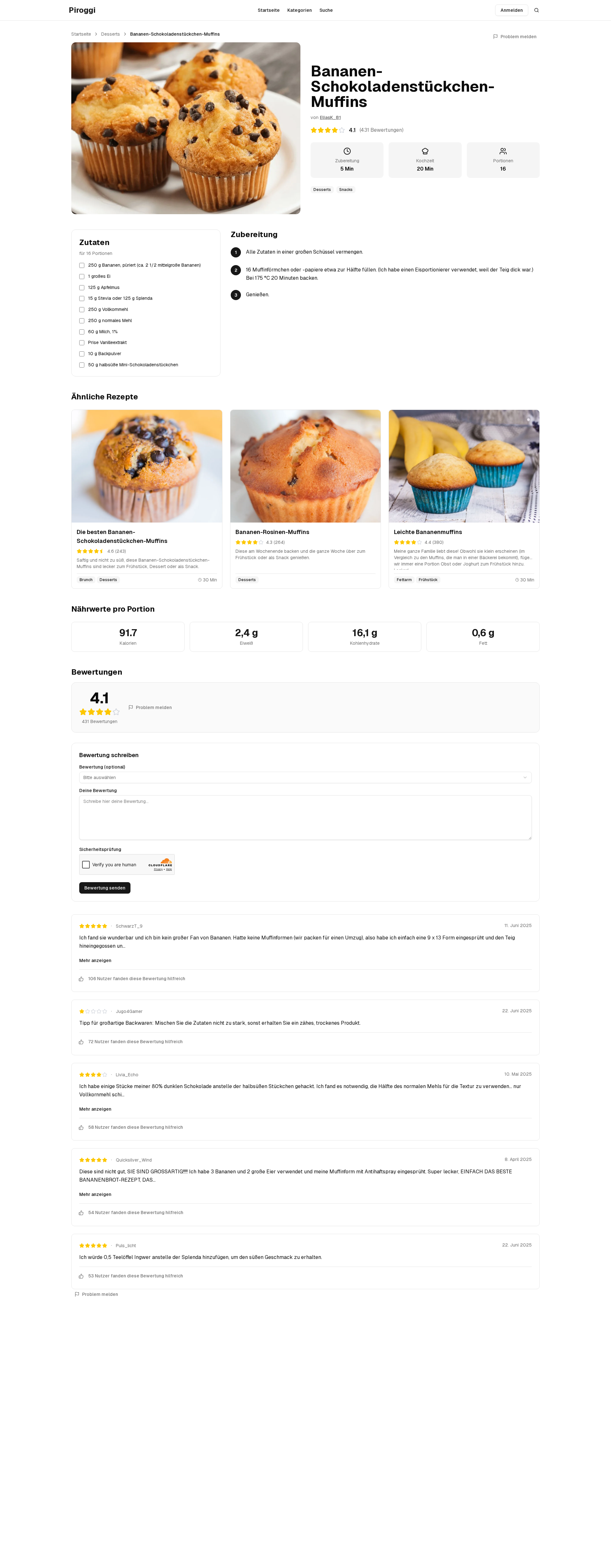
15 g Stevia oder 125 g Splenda (120, 298)
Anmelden (512, 10)
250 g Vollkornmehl (108, 309)
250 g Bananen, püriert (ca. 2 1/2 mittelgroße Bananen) (144, 265)
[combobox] (305, 777)
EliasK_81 (330, 117)
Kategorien (299, 10)
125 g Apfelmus (104, 287)
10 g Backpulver (104, 353)
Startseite (269, 10)
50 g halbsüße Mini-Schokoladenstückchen (133, 365)
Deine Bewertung (98, 790)
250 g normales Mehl (110, 320)
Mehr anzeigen (95, 960)
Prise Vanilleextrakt (107, 342)
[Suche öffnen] (536, 10)
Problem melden (519, 36)
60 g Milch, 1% (103, 331)
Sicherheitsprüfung (100, 849)
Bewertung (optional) (102, 767)
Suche (326, 10)
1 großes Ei (99, 276)
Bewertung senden (104, 888)
